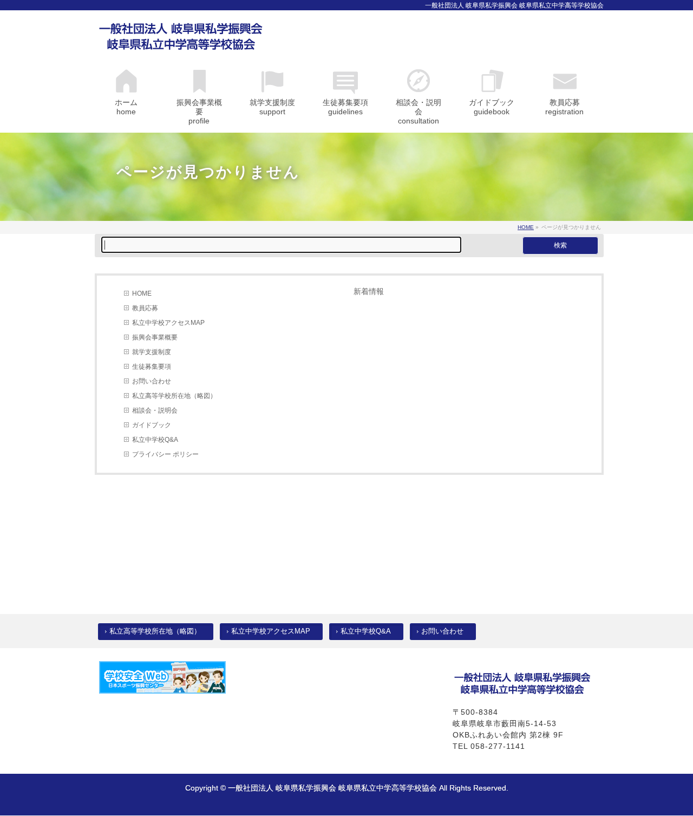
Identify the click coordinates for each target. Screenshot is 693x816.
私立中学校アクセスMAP (168, 323)
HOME (142, 293)
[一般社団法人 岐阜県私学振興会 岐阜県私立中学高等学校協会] (181, 39)
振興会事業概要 (155, 337)
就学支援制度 (151, 352)
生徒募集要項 (151, 366)
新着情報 (369, 291)
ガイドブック (151, 425)
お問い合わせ (151, 381)
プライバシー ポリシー (165, 454)
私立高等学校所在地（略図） (174, 396)
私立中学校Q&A (155, 439)
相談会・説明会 (155, 410)
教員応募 (145, 308)
